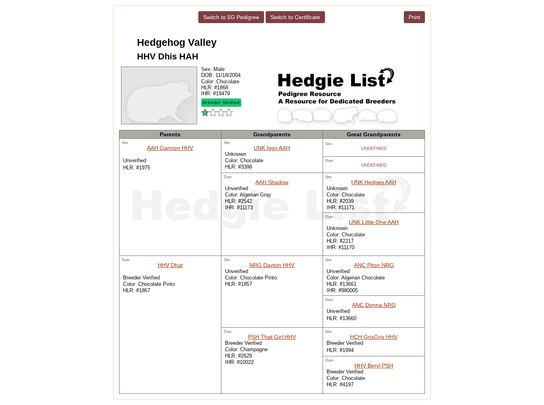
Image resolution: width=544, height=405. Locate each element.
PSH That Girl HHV (272, 337)
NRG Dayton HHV (271, 265)
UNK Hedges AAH (373, 182)
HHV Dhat (170, 265)
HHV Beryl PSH (373, 365)
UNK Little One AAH (374, 222)
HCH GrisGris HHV (373, 337)
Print (414, 17)
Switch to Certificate (295, 17)
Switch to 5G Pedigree (231, 17)
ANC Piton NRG (374, 265)
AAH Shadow (271, 182)
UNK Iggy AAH (272, 148)
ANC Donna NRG (374, 305)
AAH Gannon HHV (170, 148)
